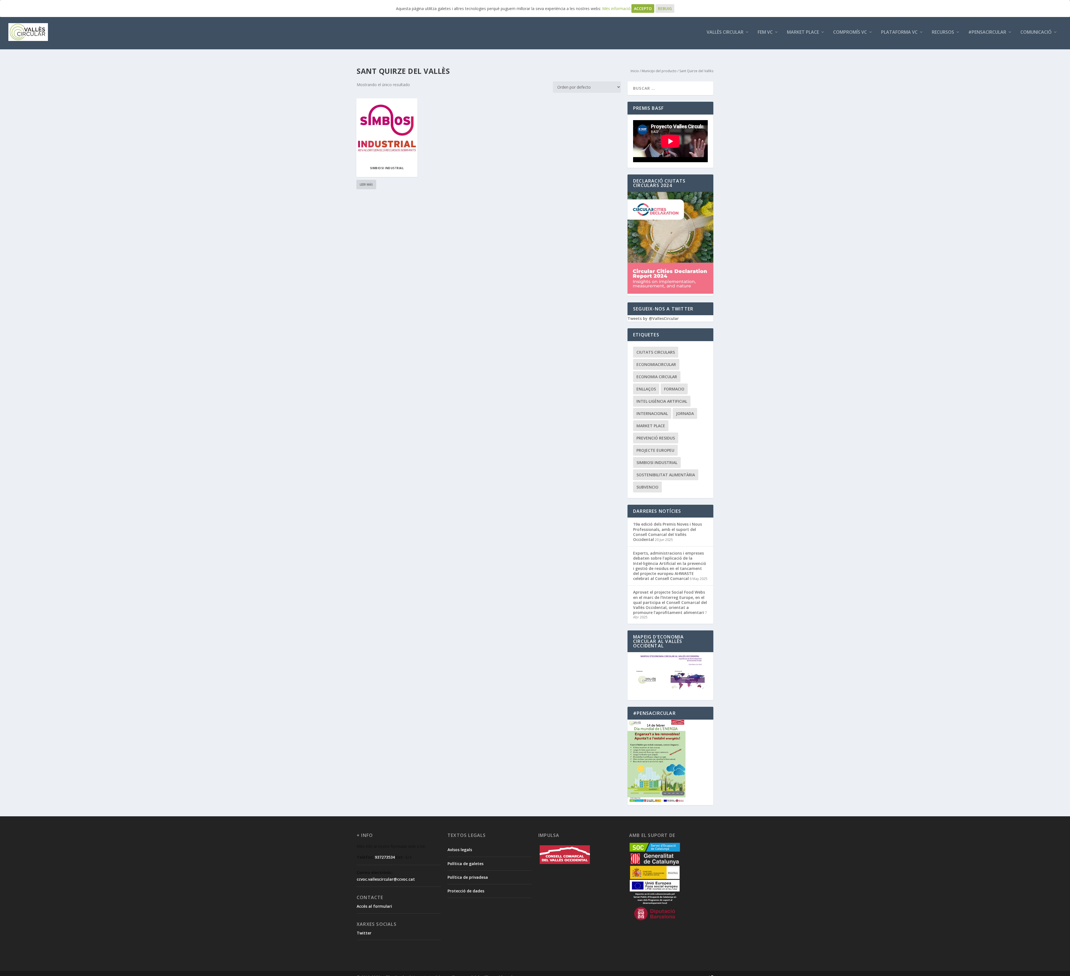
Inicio (635, 71)
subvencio (647, 487)
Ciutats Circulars (655, 352)
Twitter (364, 933)
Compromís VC (850, 32)
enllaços (646, 389)
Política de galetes (465, 863)
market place (650, 425)
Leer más (366, 184)
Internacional (652, 413)
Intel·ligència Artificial (661, 401)
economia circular (656, 376)
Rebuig (665, 8)
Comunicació (1036, 32)
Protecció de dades (466, 891)
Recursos (943, 32)
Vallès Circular (725, 32)
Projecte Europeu (655, 450)
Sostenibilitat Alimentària (665, 474)
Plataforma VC (899, 32)
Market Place (803, 32)
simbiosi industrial (656, 462)
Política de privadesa (468, 877)
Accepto (643, 8)
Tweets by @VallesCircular (653, 318)
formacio (674, 389)
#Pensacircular (987, 32)
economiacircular (656, 364)
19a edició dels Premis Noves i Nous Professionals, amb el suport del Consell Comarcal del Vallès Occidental (667, 531)
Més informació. (616, 8)
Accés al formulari (374, 906)
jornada (685, 413)
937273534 (385, 857)
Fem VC (765, 32)
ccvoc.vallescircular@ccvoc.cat (386, 879)
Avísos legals (460, 849)
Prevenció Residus (655, 438)
